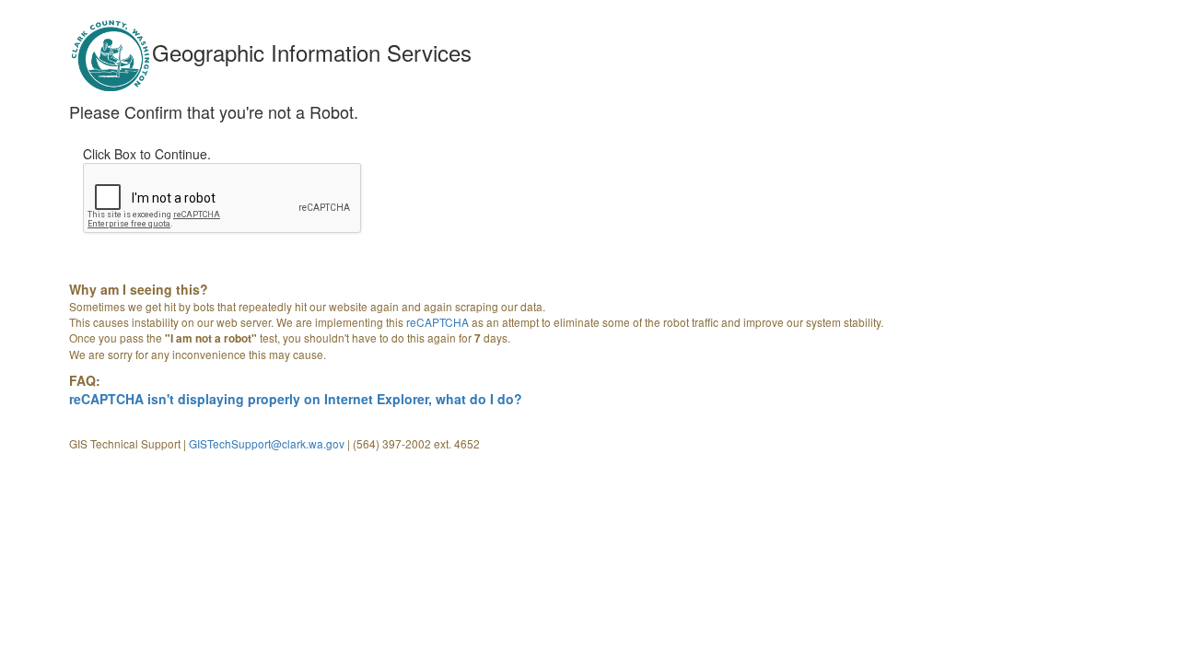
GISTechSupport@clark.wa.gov (266, 443)
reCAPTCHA (437, 322)
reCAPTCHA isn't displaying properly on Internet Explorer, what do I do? (295, 399)
